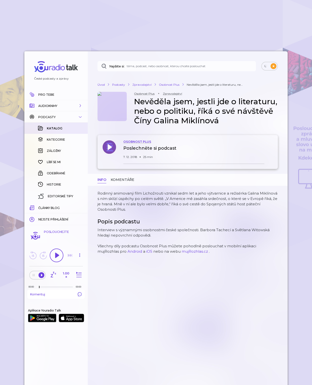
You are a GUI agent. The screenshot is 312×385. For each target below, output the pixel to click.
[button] (56, 105)
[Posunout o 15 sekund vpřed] (43, 255)
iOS (149, 251)
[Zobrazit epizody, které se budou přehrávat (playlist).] (78, 275)
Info (102, 179)
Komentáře (122, 179)
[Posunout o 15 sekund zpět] (33, 255)
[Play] (56, 255)
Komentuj (37, 294)
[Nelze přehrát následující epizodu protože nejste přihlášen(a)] (70, 255)
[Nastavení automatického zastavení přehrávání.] (53, 275)
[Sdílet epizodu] (273, 150)
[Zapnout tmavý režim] (269, 66)
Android (134, 251)
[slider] (39, 287)
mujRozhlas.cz (195, 251)
